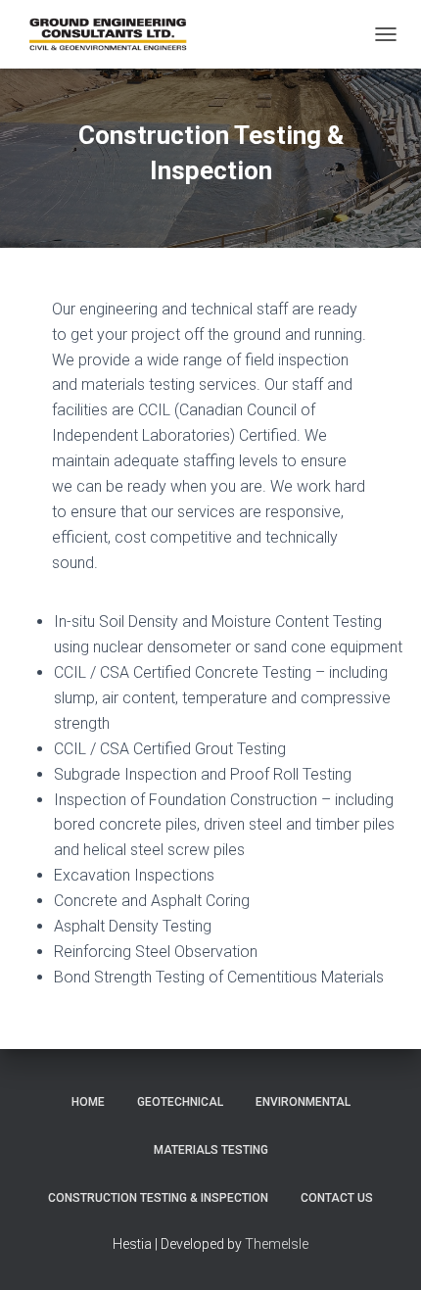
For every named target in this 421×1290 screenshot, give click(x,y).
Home (88, 1102)
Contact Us (337, 1198)
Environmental (303, 1102)
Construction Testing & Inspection (158, 1198)
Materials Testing (211, 1150)
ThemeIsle (276, 1244)
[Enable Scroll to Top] (382, 1250)
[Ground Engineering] (116, 34)
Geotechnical (180, 1102)
